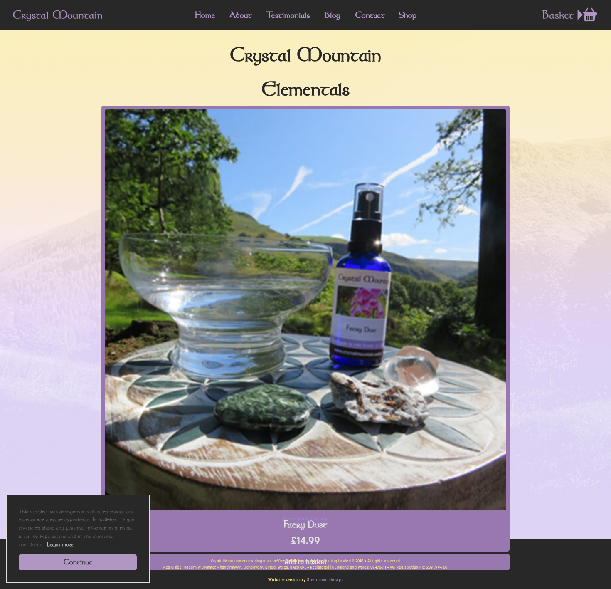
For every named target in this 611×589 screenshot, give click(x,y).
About (240, 15)
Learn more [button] (60, 544)
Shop (407, 15)
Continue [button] (78, 562)
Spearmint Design (325, 579)
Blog (332, 15)
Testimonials (288, 15)
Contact (370, 15)
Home (205, 15)
